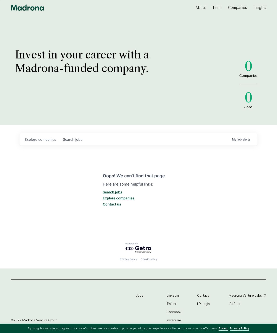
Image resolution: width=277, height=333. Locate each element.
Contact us (112, 204)
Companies (237, 7)
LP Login (203, 304)
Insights (259, 7)
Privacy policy (128, 259)
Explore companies (118, 198)
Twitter (171, 304)
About (200, 7)
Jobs (139, 295)
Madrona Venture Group (27, 7)
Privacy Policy (239, 328)
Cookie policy (149, 259)
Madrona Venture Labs (245, 295)
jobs (72, 139)
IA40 (232, 304)
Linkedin (173, 295)
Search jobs (112, 192)
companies (40, 139)
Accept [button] (223, 328)
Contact (203, 295)
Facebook (174, 312)
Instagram (174, 320)
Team (217, 7)
